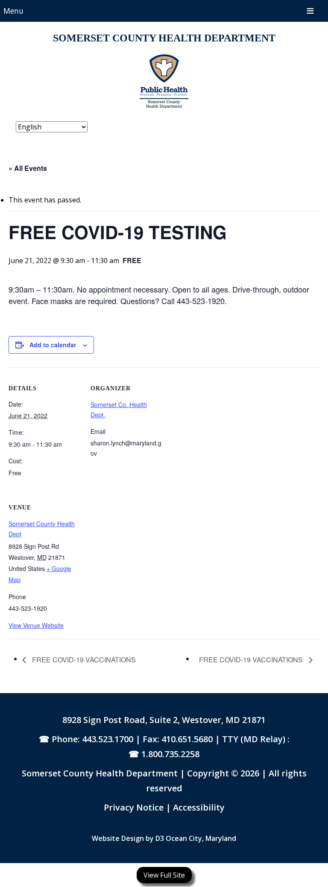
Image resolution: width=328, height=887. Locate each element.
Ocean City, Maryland (201, 838)
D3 (159, 838)
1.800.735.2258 (170, 754)
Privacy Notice (135, 807)
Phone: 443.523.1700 (92, 739)
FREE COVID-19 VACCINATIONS (83, 660)
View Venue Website (36, 625)
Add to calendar (52, 344)
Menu (13, 11)
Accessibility (199, 807)
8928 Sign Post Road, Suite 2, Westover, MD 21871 (164, 720)
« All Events (28, 168)
